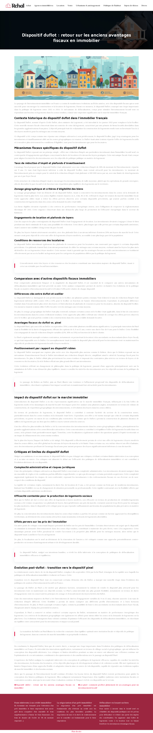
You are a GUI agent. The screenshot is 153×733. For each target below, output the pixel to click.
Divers (144, 5)
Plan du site (76, 731)
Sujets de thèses (131, 5)
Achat (28, 5)
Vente (70, 5)
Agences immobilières (43, 5)
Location (60, 5)
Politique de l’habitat (112, 5)
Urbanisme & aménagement (88, 5)
